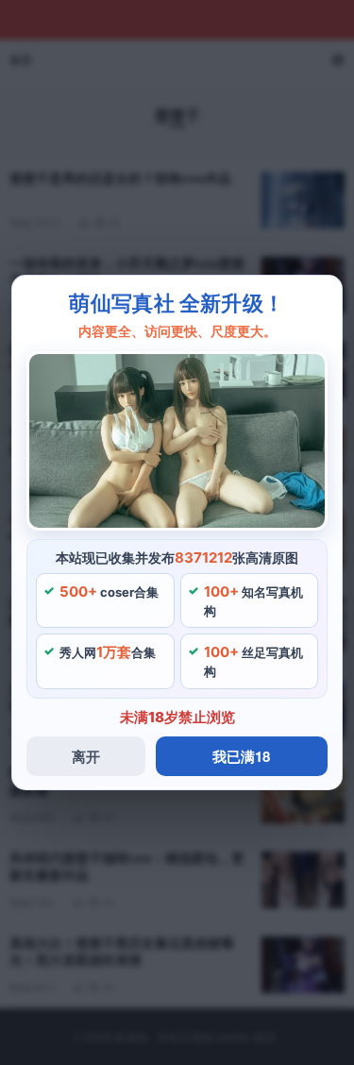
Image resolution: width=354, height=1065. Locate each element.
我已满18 (241, 756)
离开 (86, 756)
